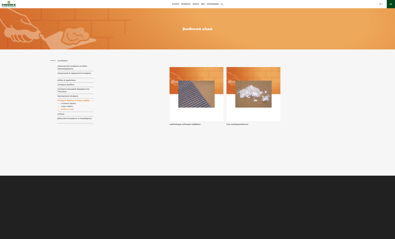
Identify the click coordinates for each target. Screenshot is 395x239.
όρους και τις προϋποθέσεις (241, 234)
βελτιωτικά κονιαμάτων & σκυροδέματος (75, 118)
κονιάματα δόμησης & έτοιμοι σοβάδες (74, 100)
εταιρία (175, 4)
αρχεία (196, 4)
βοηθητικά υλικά (67, 109)
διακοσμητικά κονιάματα (68, 96)
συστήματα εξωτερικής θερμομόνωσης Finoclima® (74, 90)
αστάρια (61, 114)
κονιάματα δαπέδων (66, 84)
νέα (203, 4)
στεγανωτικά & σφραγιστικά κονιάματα (74, 73)
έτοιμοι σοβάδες (67, 106)
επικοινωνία (213, 4)
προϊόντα (186, 4)
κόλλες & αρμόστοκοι (67, 80)
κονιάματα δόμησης (68, 103)
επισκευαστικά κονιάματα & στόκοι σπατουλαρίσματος (72, 67)
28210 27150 (194, 231)
